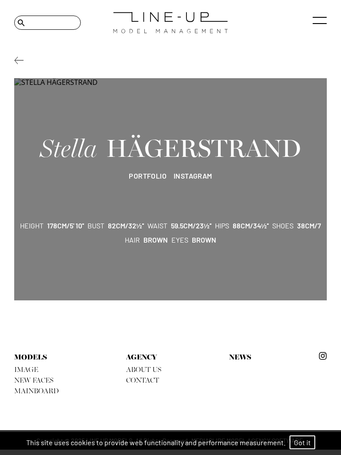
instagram (193, 176)
